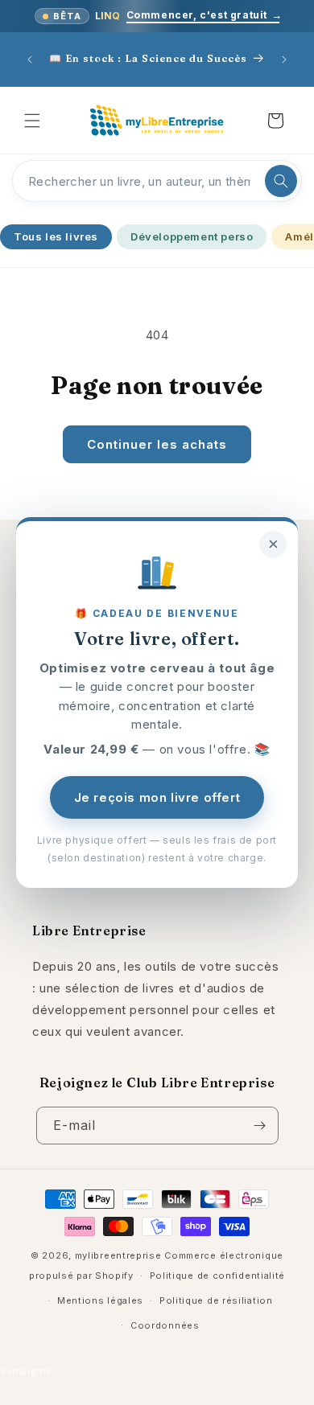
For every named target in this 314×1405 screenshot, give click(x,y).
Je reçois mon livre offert (157, 797)
